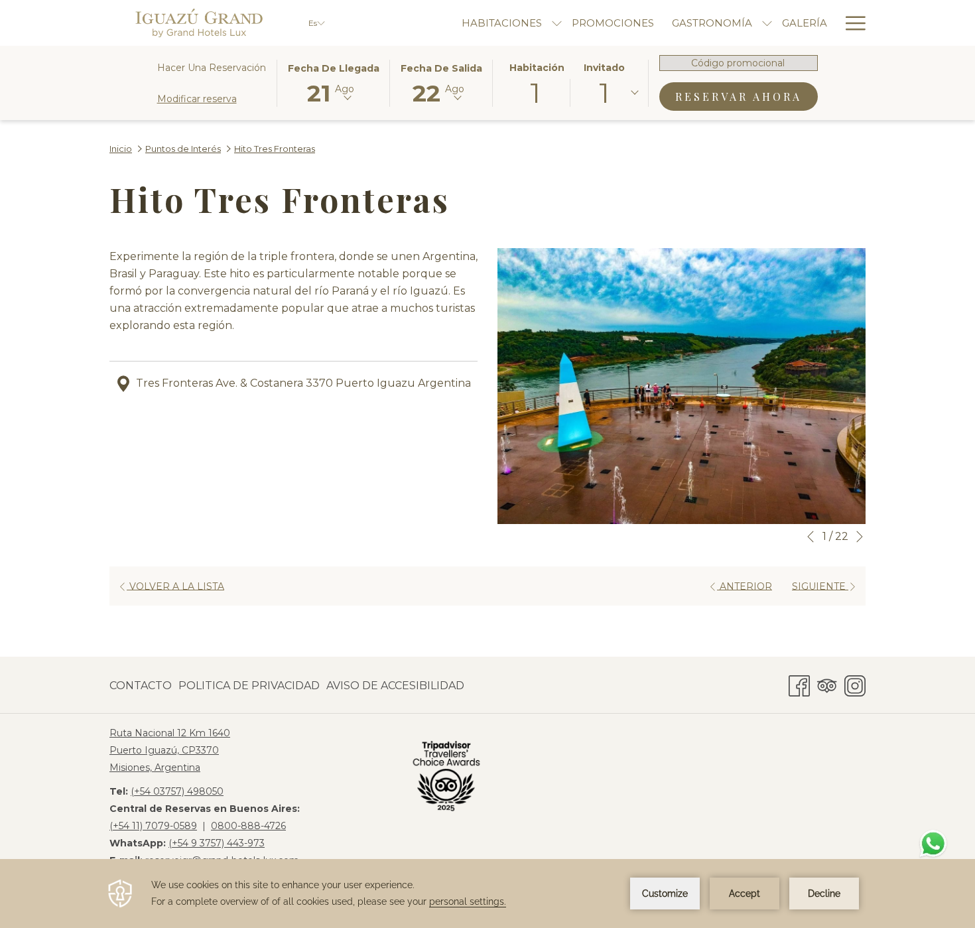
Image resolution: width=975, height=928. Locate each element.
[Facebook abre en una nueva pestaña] (799, 683)
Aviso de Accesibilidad (395, 685)
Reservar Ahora (746, 96)
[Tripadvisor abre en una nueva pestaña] (827, 683)
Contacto (140, 685)
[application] (487, 893)
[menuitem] (142, 686)
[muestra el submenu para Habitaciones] (557, 23)
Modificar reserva (197, 99)
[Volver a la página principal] (199, 23)
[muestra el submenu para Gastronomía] (767, 23)
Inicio (120, 148)
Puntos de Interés (183, 148)
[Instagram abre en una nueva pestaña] (855, 683)
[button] (333, 82)
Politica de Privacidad (249, 685)
